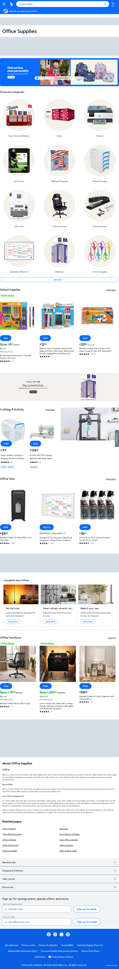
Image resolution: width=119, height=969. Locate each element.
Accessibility (67, 945)
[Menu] (4, 4)
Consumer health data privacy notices (59, 951)
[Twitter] (61, 934)
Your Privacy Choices (63, 956)
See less (58, 279)
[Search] (105, 4)
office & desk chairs (68, 850)
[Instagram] (55, 934)
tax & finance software (69, 834)
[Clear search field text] (101, 4)
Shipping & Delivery (12, 870)
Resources (7, 887)
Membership (9, 862)
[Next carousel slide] (76, 78)
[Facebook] (49, 934)
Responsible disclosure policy (22, 951)
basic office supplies (68, 839)
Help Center (8, 878)
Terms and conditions (32, 965)
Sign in (46, 527)
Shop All (112, 637)
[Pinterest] (68, 934)
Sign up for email (87, 922)
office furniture (66, 845)
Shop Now (111, 290)
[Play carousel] (37, 78)
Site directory (11, 945)
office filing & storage (12, 834)
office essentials (9, 850)
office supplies (9, 828)
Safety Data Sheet (90, 951)
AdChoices (40, 956)
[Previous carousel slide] (48, 78)
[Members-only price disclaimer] (64, 533)
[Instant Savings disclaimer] (11, 352)
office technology (10, 845)
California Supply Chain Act (90, 945)
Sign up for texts (87, 909)
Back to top (112, 965)
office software (9, 839)
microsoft (63, 828)
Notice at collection (48, 945)
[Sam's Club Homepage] (11, 4)
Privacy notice (28, 945)
